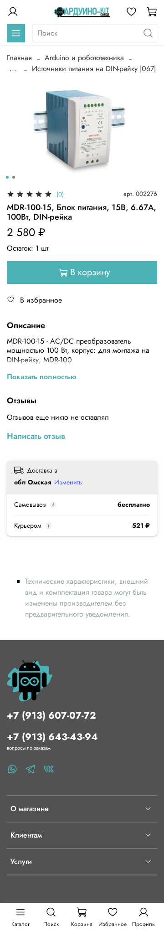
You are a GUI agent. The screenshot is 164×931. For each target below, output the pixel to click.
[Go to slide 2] (13, 177)
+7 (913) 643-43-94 (52, 737)
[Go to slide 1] (7, 177)
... (13, 69)
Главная (19, 57)
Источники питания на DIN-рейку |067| (94, 68)
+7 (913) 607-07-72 (51, 715)
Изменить (68, 482)
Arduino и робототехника (84, 57)
